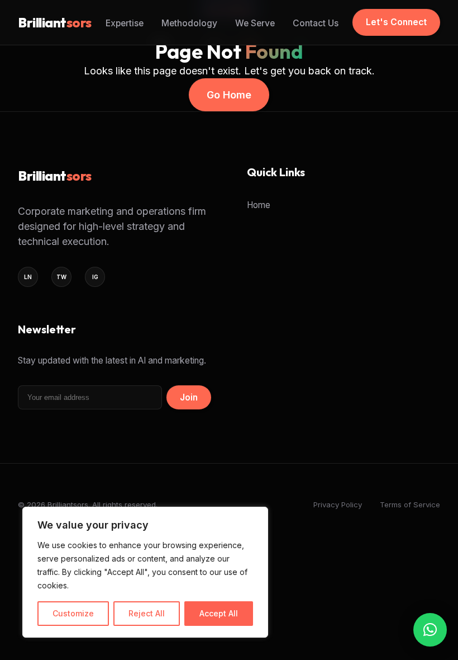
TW (61, 277)
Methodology (189, 23)
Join (189, 397)
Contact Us (315, 23)
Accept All (218, 613)
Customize (73, 613)
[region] (145, 572)
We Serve (255, 23)
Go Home (229, 95)
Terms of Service (410, 504)
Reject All (146, 613)
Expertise (125, 23)
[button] (430, 630)
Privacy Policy (337, 504)
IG (95, 277)
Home (258, 205)
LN (28, 277)
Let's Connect (396, 22)
